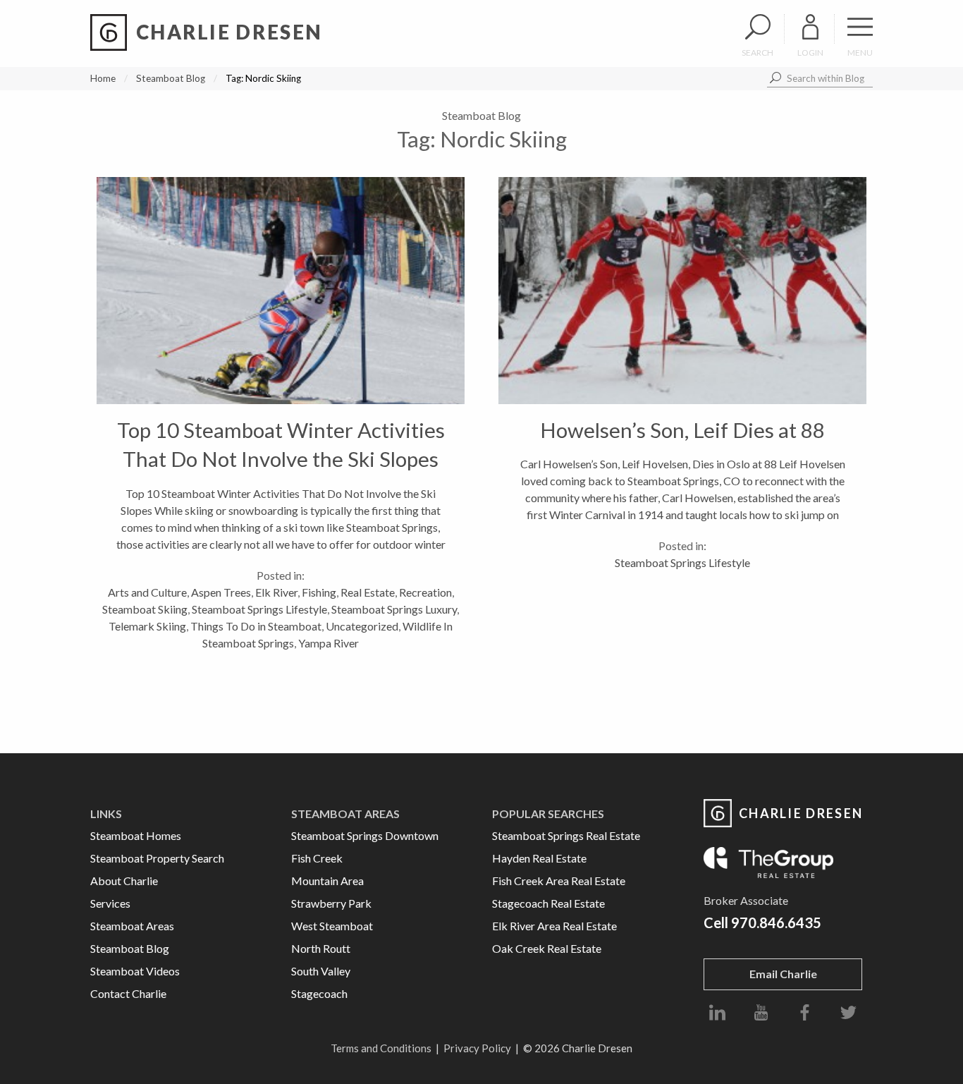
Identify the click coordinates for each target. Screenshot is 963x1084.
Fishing (319, 592)
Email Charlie (783, 973)
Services (110, 903)
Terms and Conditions (381, 1048)
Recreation (425, 592)
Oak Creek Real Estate (546, 948)
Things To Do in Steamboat (255, 626)
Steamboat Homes (135, 835)
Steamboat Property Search (157, 858)
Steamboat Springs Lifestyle (259, 609)
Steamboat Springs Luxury (394, 609)
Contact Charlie (128, 993)
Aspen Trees (221, 592)
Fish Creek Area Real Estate (558, 880)
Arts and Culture (147, 592)
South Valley (320, 971)
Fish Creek (317, 858)
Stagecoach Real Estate (548, 903)
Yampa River (328, 643)
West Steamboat (332, 925)
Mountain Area (327, 880)
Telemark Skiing (147, 626)
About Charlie (124, 880)
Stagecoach (319, 993)
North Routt (320, 948)
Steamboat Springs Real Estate (566, 835)
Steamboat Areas (132, 925)
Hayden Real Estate (539, 858)
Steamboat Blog (170, 78)
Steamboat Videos (135, 971)
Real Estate (368, 592)
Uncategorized (362, 626)
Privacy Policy (477, 1048)
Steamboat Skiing (145, 609)
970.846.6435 (776, 922)
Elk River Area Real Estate (554, 925)
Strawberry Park (331, 903)
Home (103, 78)
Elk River (276, 592)
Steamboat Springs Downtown (364, 835)
